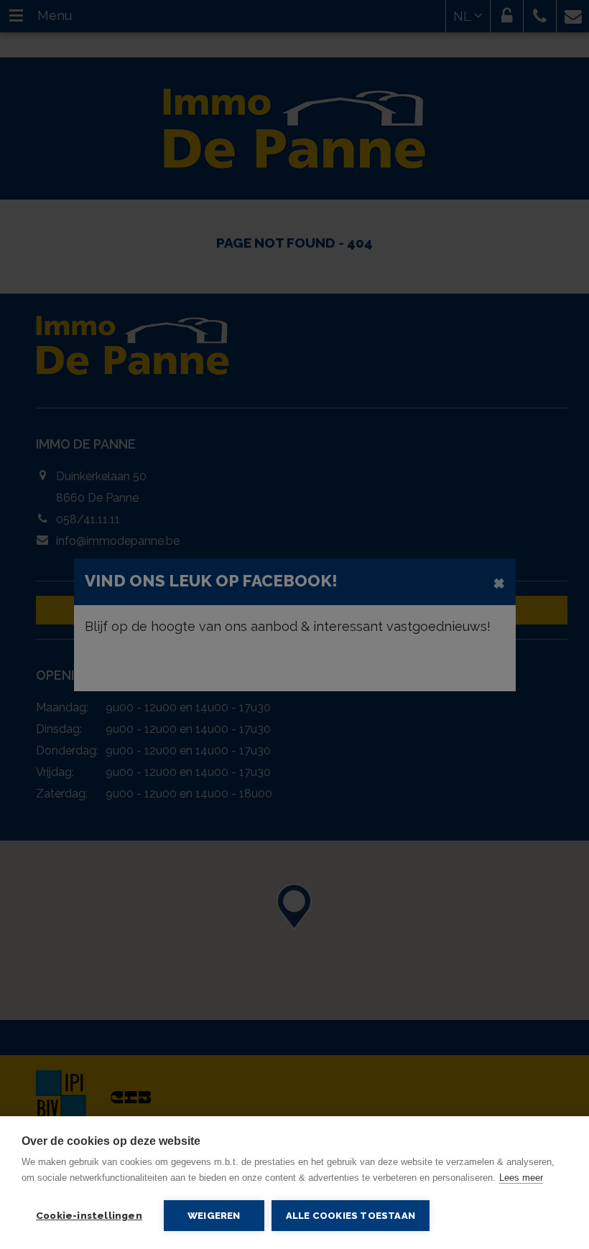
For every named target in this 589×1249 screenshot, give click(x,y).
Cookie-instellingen (89, 1215)
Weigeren (214, 1215)
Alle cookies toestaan (350, 1215)
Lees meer (521, 1177)
